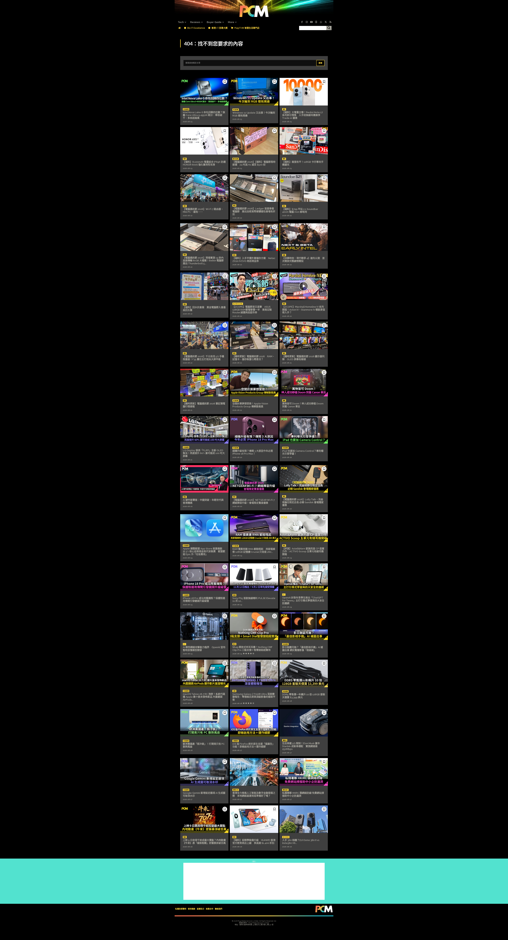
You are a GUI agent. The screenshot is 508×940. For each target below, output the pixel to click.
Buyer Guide (237, 303)
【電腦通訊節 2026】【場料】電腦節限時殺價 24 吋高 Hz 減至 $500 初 (253, 163)
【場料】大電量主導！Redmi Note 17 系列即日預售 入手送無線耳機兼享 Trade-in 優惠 (302, 115)
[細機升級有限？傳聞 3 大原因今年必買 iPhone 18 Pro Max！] (254, 430)
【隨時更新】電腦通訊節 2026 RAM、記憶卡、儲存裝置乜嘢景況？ (253, 358)
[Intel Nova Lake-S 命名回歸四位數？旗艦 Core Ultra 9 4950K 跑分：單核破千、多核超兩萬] (204, 91)
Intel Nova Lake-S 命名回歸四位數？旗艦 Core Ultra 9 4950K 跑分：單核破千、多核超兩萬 (204, 115)
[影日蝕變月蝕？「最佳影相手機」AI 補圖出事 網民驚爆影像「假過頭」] (304, 626)
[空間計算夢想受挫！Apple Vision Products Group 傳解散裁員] (254, 382)
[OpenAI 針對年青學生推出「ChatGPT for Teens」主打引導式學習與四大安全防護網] (304, 577)
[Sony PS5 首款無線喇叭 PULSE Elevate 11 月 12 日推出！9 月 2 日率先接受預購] (254, 577)
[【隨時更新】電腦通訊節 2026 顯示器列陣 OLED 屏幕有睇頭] (304, 335)
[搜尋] (329, 28)
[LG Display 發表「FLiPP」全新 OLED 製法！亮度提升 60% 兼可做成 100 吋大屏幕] (204, 430)
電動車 (285, 740)
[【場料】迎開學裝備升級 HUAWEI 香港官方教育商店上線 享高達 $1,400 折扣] (254, 819)
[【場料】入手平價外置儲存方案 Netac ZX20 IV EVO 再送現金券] (254, 237)
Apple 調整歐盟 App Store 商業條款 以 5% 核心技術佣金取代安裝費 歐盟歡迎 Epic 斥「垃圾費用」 (204, 551)
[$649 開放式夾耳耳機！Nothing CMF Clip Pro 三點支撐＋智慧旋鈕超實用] (254, 626)
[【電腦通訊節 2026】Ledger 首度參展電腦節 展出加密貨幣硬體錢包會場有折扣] (254, 188)
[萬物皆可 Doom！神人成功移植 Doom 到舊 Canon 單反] (304, 382)
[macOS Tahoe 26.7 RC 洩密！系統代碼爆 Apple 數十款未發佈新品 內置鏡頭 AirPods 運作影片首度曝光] (204, 673)
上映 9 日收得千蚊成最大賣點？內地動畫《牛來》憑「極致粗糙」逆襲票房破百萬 (204, 841)
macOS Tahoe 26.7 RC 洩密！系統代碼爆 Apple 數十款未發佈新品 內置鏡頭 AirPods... (204, 697)
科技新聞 (186, 109)
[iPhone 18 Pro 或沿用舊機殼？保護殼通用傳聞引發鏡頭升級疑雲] (204, 577)
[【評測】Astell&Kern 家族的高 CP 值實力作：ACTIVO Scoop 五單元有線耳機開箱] (304, 528)
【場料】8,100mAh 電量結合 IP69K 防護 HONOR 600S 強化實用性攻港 (205, 163)
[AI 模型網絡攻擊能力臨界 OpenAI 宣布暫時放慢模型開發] (204, 626)
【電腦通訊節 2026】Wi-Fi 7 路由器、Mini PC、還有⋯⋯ (203, 210)
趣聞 (284, 400)
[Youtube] (311, 22)
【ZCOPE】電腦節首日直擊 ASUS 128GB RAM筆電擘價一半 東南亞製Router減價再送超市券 (252, 309)
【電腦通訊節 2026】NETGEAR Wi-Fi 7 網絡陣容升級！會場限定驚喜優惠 (253, 501)
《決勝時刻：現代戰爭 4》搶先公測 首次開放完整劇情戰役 (303, 259)
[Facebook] (302, 22)
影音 (284, 206)
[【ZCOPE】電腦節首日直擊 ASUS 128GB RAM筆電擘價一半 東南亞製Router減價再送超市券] (254, 286)
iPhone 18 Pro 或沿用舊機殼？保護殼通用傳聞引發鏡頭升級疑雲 (204, 599)
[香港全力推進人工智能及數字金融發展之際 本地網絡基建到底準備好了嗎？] (254, 772)
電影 (184, 837)
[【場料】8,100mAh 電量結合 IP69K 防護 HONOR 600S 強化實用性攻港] (204, 141)
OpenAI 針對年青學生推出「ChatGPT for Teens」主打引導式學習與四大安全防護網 (303, 600)
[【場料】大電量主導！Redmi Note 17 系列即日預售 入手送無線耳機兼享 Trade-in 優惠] (304, 91)
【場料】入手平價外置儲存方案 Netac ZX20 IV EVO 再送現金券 (253, 259)
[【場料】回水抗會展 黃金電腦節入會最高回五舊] (204, 286)
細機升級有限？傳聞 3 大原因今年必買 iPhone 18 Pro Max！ (252, 452)
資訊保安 (285, 790)
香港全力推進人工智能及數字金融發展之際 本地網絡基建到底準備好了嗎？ (253, 794)
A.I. (284, 594)
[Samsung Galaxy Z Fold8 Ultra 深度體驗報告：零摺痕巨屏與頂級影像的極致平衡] (254, 673)
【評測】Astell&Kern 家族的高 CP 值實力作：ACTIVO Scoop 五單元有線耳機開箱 (303, 551)
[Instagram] (306, 22)
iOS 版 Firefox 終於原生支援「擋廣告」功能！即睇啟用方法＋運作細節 (253, 745)
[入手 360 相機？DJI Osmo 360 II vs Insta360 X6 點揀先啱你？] (304, 819)
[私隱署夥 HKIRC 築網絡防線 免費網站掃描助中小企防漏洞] (304, 772)
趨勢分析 (235, 790)
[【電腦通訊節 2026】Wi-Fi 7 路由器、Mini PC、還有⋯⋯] (204, 188)
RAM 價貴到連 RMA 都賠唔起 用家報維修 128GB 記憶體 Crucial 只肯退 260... (253, 550)
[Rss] (330, 22)
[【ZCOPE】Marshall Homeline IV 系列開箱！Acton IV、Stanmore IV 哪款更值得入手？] (304, 286)
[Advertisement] (254, 881)
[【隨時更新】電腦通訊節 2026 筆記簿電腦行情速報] (204, 382)
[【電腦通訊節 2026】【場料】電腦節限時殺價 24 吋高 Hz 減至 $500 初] (254, 141)
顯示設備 (235, 159)
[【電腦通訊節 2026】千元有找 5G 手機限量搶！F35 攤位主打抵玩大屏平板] (204, 335)
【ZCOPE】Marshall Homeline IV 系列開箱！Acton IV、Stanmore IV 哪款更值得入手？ (303, 309)
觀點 (184, 497)
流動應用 (235, 741)
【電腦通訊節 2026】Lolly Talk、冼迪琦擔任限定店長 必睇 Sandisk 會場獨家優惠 (303, 502)
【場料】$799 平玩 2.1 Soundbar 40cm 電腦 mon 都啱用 (301, 210)
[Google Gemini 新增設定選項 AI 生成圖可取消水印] (204, 772)
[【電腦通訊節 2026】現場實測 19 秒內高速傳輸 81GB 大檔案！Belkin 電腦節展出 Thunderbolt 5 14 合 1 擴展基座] (204, 237)
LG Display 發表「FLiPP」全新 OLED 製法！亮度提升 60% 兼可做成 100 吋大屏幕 (204, 453)
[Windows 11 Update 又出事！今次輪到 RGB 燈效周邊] (254, 91)
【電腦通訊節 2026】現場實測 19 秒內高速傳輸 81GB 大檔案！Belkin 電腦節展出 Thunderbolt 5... (203, 260)
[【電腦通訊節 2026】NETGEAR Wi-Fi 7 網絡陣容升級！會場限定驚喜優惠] (254, 479)
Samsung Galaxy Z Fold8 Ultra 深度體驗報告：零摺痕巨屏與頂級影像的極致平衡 (253, 697)
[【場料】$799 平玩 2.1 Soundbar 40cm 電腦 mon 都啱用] (304, 188)
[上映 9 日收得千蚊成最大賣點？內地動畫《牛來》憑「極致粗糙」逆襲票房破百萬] (204, 819)
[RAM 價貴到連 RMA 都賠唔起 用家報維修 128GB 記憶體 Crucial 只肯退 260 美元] (254, 528)
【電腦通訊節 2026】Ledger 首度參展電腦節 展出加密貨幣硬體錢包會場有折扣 (253, 211)
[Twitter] (325, 22)
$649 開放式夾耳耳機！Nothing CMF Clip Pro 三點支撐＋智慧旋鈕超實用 (252, 648)
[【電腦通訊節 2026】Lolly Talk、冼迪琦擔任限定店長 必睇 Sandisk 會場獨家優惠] (304, 479)
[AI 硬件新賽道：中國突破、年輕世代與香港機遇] (204, 479)
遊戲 (284, 255)
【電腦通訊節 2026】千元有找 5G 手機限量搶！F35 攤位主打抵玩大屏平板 (203, 358)
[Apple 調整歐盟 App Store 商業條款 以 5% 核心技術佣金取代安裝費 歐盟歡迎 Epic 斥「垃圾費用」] (204, 528)
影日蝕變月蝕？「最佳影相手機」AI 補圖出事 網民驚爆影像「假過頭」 (302, 649)
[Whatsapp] (321, 22)
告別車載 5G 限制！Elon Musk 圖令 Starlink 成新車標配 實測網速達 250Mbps (301, 746)
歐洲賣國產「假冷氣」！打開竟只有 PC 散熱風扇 (204, 745)
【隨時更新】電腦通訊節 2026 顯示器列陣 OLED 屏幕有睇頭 (303, 358)
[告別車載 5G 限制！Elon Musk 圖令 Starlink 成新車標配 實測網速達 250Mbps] (304, 723)
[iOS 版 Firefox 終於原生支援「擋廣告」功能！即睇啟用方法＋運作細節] (254, 723)
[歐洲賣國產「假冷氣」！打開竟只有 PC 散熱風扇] (204, 723)
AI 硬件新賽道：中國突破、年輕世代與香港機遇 (203, 501)
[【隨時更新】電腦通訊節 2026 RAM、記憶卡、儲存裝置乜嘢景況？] (254, 335)
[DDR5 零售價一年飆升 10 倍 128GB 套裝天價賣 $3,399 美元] (304, 673)
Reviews (286, 837)
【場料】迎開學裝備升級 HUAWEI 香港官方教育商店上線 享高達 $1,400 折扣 (253, 841)
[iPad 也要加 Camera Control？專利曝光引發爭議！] (304, 430)
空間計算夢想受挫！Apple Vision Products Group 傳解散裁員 (250, 405)
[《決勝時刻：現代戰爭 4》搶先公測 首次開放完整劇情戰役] (304, 237)
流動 (234, 691)
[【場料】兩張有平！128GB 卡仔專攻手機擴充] (304, 141)
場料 (284, 109)
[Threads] (316, 22)
